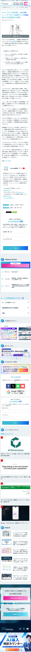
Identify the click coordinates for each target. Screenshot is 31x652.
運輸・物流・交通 (18, 207)
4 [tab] (16, 358)
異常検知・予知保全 (19, 204)
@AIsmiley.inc (7, 190)
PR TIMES (8, 161)
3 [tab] (14, 358)
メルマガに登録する (8, 198)
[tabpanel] (15, 352)
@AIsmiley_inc (20, 192)
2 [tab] (12, 358)
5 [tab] (18, 358)
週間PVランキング (6, 434)
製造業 (11, 207)
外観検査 (14, 41)
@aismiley (8, 196)
